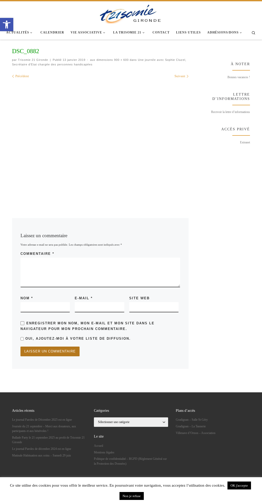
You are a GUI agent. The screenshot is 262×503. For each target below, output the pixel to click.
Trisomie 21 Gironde (33, 59)
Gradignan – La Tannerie (191, 426)
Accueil (98, 446)
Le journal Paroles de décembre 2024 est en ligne (41, 449)
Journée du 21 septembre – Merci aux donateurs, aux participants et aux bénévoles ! (44, 429)
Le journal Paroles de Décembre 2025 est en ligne (42, 419)
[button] (6, 24)
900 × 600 (121, 59)
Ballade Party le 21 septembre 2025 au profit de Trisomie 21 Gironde (48, 440)
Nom (26, 298)
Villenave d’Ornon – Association (195, 433)
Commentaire (37, 254)
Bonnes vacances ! (238, 77)
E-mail (84, 298)
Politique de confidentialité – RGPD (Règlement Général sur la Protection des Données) (130, 461)
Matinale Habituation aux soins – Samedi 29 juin (41, 455)
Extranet (245, 142)
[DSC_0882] (100, 141)
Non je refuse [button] (132, 496)
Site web (139, 298)
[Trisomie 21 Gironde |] (131, 13)
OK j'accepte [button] (239, 485)
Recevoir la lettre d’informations (230, 112)
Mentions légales (104, 452)
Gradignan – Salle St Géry (192, 419)
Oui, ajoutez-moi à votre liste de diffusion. (77, 338)
